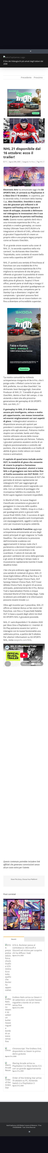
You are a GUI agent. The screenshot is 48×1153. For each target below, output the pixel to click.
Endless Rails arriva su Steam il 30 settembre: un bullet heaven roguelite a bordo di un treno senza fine (27, 1001)
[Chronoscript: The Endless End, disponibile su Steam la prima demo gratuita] (8, 1048)
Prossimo (38, 77)
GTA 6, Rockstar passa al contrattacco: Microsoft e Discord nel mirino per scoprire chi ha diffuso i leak (27, 949)
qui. (27, 600)
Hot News (32, 162)
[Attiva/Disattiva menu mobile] (44, 57)
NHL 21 (42, 162)
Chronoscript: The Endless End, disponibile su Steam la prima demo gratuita (27, 1051)
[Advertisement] (24, 24)
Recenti (13, 939)
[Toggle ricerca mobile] (40, 57)
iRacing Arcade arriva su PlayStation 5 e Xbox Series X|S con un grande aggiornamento (27, 1066)
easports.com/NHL (23, 640)
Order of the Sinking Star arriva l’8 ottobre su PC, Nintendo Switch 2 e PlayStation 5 (26, 1080)
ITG (6, 162)
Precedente (26, 77)
